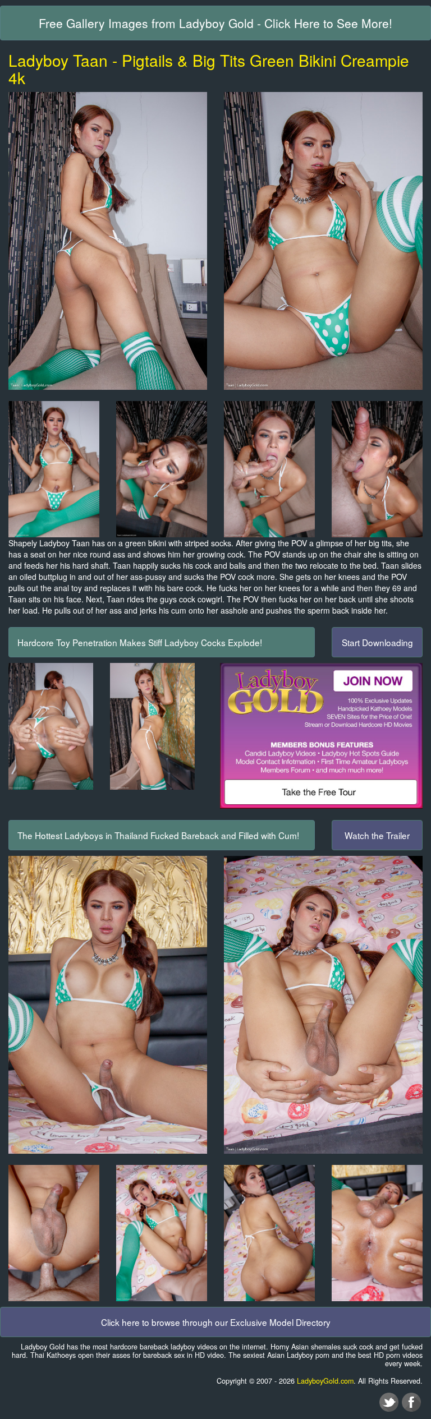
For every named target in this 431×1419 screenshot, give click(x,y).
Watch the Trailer (377, 835)
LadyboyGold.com (325, 1381)
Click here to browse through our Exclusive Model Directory (216, 1322)
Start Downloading (377, 642)
